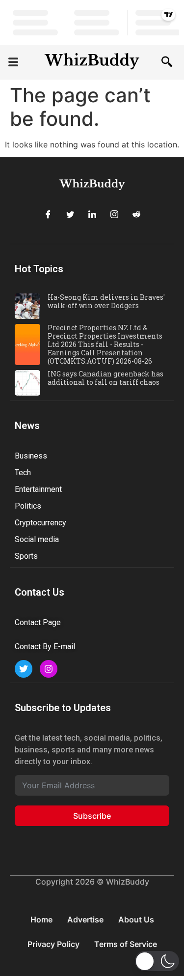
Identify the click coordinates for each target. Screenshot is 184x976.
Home (41, 919)
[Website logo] (92, 62)
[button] (13, 62)
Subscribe (92, 816)
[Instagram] (114, 214)
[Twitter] (70, 214)
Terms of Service (125, 944)
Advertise (85, 919)
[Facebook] (48, 214)
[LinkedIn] (92, 214)
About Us (136, 919)
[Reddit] (136, 214)
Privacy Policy (53, 944)
